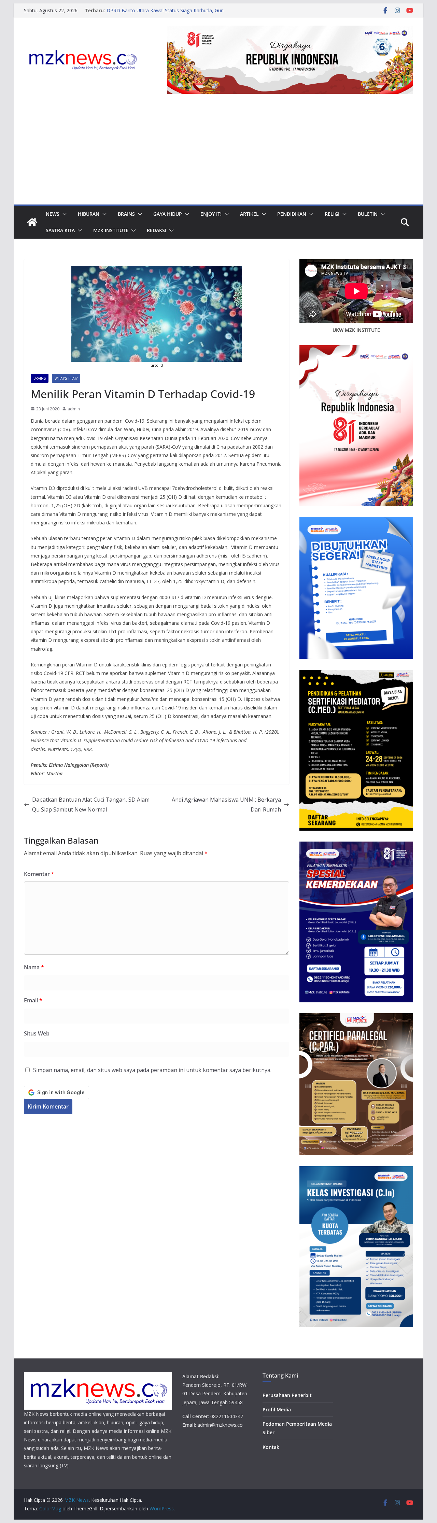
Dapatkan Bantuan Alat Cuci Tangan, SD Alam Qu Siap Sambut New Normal (91, 804)
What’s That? (66, 378)
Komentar (39, 874)
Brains (126, 214)
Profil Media (277, 1409)
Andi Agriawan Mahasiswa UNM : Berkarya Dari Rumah (226, 804)
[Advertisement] (218, 153)
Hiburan (88, 214)
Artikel (249, 214)
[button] (63, 214)
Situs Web (37, 1033)
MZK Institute (110, 230)
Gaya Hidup (167, 214)
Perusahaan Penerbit (287, 1395)
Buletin (368, 214)
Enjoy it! (211, 214)
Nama (34, 967)
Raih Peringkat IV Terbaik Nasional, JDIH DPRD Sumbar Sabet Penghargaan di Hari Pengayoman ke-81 (174, 9)
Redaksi (156, 230)
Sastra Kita (60, 230)
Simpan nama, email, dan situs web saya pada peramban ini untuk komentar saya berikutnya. (152, 1070)
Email (33, 1000)
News (52, 214)
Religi (332, 214)
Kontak (271, 1447)
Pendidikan (291, 214)
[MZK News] (32, 222)
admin (74, 409)
